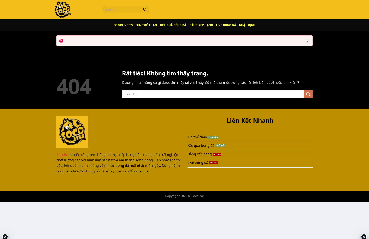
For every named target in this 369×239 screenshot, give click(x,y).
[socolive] (74, 9)
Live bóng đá (226, 25)
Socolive (63, 154)
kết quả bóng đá (173, 25)
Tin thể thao (146, 25)
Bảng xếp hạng (201, 25)
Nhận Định (247, 25)
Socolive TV (123, 25)
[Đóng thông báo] (308, 41)
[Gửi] (145, 9)
